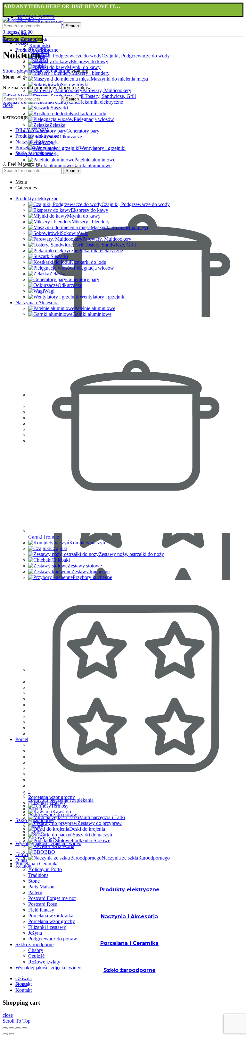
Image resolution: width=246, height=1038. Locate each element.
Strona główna (17, 71)
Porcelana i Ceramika (37, 147)
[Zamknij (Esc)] (5, 1028)
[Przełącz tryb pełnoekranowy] (17, 1028)
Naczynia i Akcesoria (37, 141)
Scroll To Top (16, 1021)
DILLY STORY (31, 130)
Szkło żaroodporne (51, 71)
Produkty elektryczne (36, 136)
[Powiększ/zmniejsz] (24, 1028)
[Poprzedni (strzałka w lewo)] (5, 1034)
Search (72, 25)
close (8, 105)
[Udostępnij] (11, 1028)
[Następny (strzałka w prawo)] (11, 1034)
